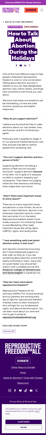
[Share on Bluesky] (20, 391)
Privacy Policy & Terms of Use (23, 401)
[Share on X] (36, 391)
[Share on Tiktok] (26, 391)
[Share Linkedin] (25, 65)
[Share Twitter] (29, 65)
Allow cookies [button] (23, 422)
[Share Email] (20, 65)
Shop (23, 372)
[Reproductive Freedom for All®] (11, 10)
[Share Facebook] (16, 65)
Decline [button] (24, 427)
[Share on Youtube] (31, 391)
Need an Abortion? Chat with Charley (23, 378)
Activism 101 (9, 331)
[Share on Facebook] (15, 391)
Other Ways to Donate (23, 367)
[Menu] (41, 10)
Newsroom (23, 383)
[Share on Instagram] (10, 391)
